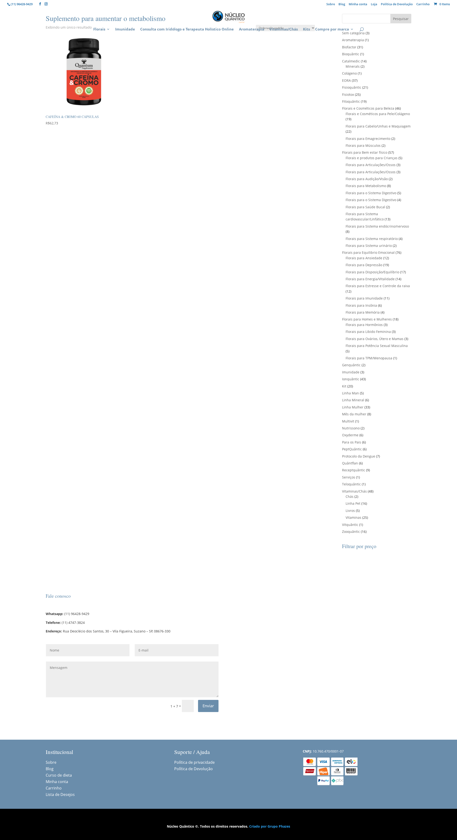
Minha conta (358, 4)
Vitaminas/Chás (283, 29)
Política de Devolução (397, 4)
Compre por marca (332, 29)
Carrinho (423, 4)
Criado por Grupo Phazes (269, 826)
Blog (341, 4)
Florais (99, 29)
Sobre (330, 4)
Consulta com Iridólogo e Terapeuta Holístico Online (187, 29)
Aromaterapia (251, 29)
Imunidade (125, 29)
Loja (374, 4)
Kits (306, 29)
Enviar (208, 705)
